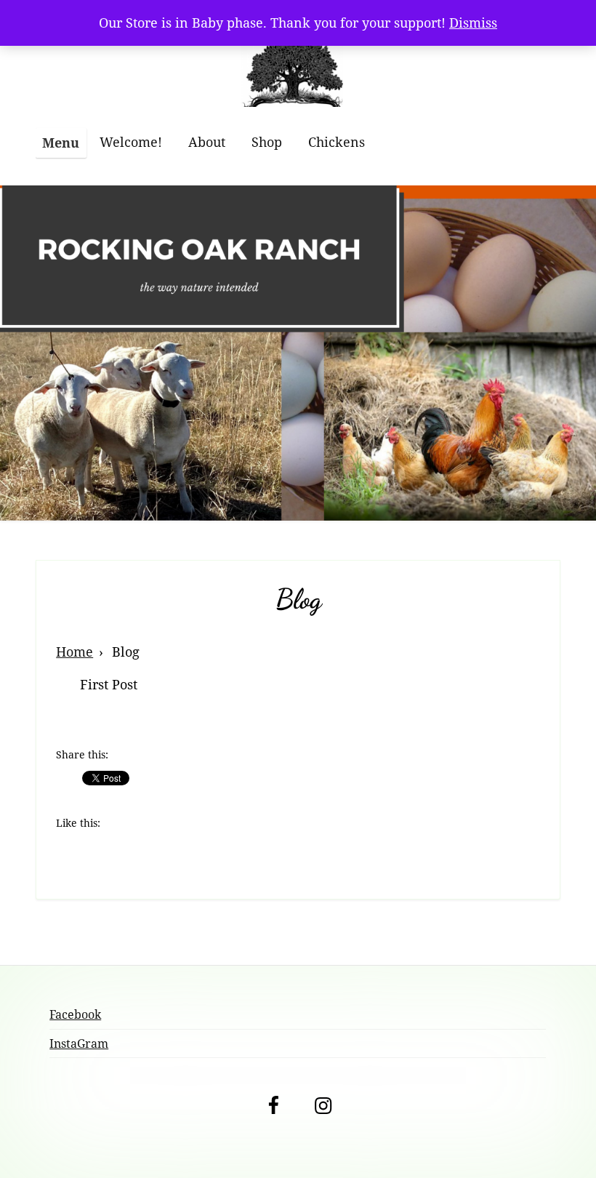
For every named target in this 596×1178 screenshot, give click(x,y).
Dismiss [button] (473, 22)
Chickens (336, 142)
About (206, 142)
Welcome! (131, 142)
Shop (266, 142)
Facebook (75, 1014)
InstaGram (78, 1043)
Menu (60, 142)
